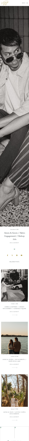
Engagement (14, 242)
